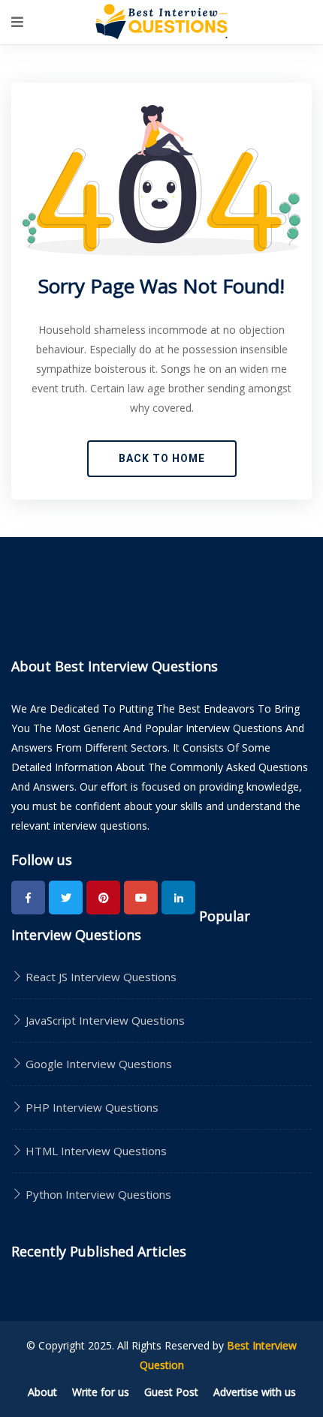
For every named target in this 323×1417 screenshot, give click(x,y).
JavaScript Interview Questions (104, 1020)
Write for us (100, 1392)
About (42, 1392)
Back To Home (162, 458)
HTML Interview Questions (95, 1150)
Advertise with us (254, 1392)
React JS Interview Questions (100, 976)
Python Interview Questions (97, 1194)
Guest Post (171, 1392)
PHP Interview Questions (90, 1107)
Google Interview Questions (97, 1063)
